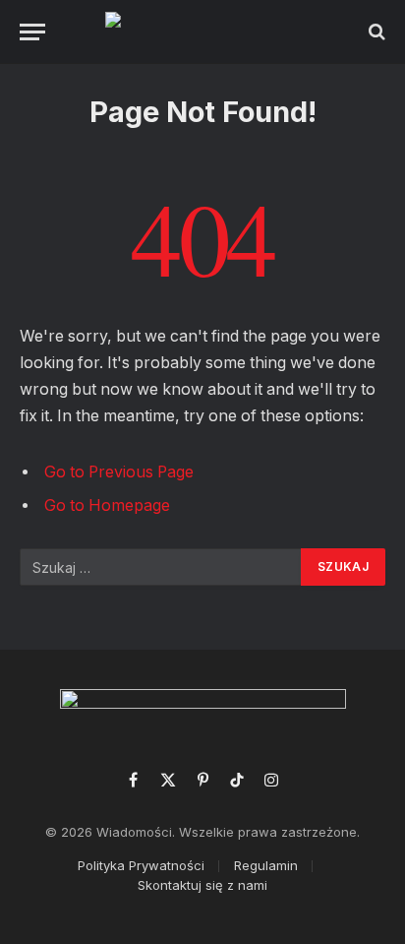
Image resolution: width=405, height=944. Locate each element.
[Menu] (32, 32)
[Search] (375, 32)
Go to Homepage (107, 505)
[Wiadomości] (203, 31)
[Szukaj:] (161, 567)
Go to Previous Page (119, 472)
